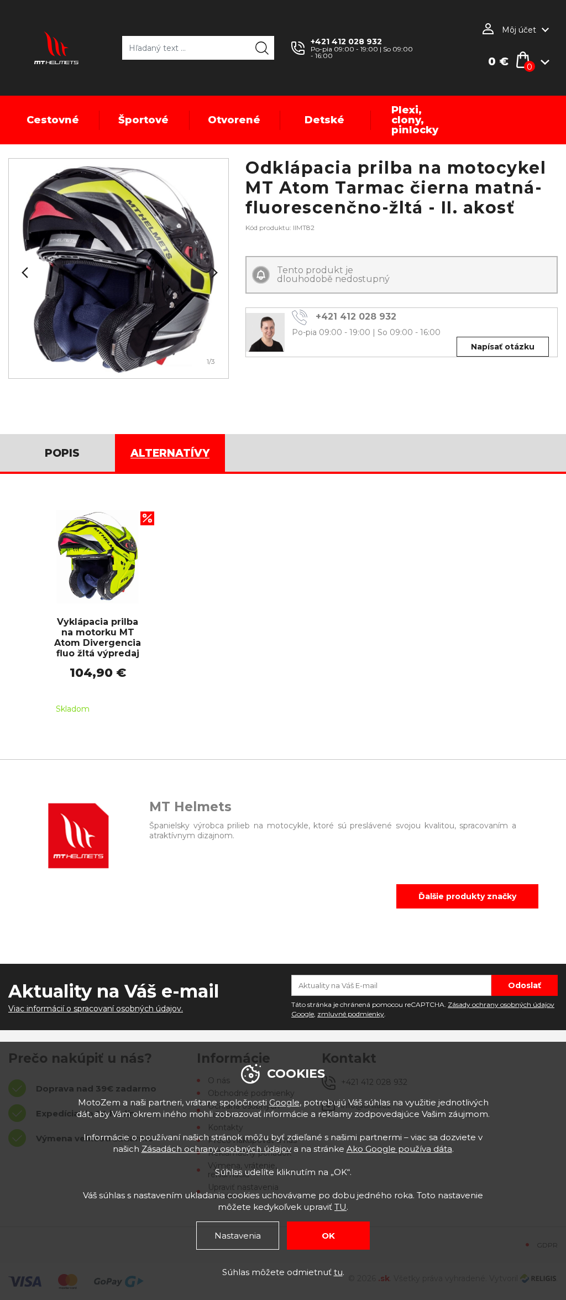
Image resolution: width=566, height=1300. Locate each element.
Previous (23, 272)
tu (338, 1272)
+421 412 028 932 (346, 41)
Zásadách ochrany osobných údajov (216, 1149)
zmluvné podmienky (350, 1014)
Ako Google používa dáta (399, 1149)
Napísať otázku (502, 347)
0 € (498, 61)
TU (340, 1207)
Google (284, 1102)
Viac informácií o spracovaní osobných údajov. (95, 1008)
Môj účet (519, 30)
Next (213, 272)
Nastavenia (237, 1235)
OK (328, 1235)
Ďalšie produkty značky (467, 896)
